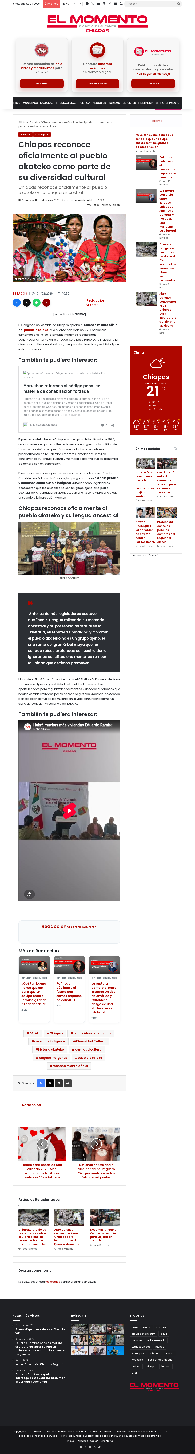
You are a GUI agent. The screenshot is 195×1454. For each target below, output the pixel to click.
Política (84, 103)
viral (134, 1372)
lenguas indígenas (52, 1058)
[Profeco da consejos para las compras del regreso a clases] (167, 512)
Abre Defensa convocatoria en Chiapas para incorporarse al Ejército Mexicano (66, 1237)
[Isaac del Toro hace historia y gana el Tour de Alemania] (79, 1350)
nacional (168, 1353)
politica (136, 1366)
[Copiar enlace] (46, 303)
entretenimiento (156, 1340)
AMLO (135, 1327)
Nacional (46, 103)
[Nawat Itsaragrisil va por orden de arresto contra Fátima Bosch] (145, 512)
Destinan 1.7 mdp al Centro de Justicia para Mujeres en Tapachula (103, 1235)
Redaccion (27, 200)
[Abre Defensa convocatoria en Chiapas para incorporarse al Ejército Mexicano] (69, 1217)
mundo (159, 1346)
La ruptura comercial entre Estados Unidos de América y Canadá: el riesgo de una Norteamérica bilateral (103, 997)
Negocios (99, 103)
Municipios (30, 103)
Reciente (156, 121)
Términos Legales (87, 1441)
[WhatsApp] (37, 303)
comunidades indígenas (92, 1033)
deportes (137, 1340)
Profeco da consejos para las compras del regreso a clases (166, 532)
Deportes (129, 103)
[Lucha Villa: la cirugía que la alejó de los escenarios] (115, 1350)
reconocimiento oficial (70, 1066)
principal (151, 1366)
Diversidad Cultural (91, 1041)
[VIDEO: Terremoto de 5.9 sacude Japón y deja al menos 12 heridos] (115, 1340)
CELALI (34, 1033)
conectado (53, 1282)
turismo (165, 1366)
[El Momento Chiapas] (97, 23)
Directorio (107, 1441)
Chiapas (56, 1033)
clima (164, 1333)
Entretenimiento (167, 103)
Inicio (16, 103)
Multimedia (145, 103)
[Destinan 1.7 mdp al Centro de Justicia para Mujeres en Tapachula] (105, 1217)
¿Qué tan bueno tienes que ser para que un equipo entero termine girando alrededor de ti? (34, 993)
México (154, 1353)
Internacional (66, 103)
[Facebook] (17, 303)
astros (147, 1327)
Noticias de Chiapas (160, 1359)
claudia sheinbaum (143, 1333)
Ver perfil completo (82, 927)
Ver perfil (93, 305)
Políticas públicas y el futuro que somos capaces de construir (69, 991)
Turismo (114, 103)
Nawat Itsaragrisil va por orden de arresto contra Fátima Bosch (145, 532)
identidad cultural (88, 1049)
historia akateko (51, 1049)
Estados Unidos (141, 1346)
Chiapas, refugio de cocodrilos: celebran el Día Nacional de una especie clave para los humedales (33, 1237)
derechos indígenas (50, 1041)
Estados (35, 122)
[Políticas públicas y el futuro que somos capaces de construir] (146, 162)
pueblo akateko (35, 330)
